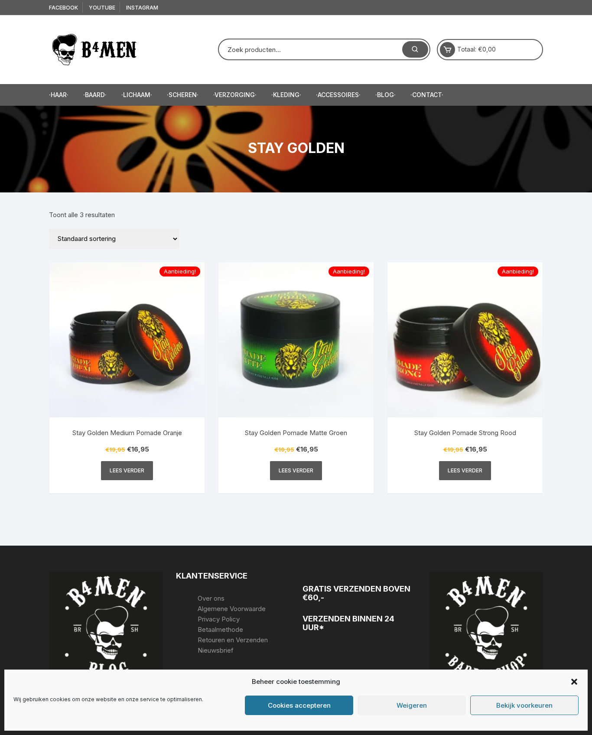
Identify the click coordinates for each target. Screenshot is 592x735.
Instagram (142, 7)
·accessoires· (338, 94)
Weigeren (412, 705)
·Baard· (95, 94)
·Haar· (58, 94)
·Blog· (385, 94)
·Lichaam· (136, 94)
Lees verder (127, 470)
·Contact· (426, 94)
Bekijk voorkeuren (524, 705)
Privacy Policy (219, 619)
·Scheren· (182, 94)
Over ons (211, 598)
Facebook (63, 7)
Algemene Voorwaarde (232, 609)
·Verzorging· (235, 94)
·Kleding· (286, 94)
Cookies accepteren (299, 705)
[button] (574, 681)
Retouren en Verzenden (233, 640)
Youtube (102, 7)
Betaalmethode (220, 629)
